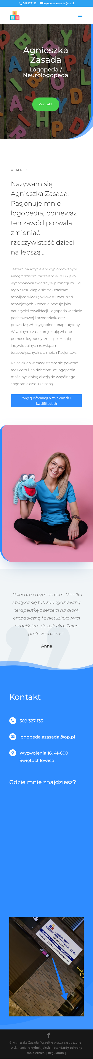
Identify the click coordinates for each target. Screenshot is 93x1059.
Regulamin (56, 1053)
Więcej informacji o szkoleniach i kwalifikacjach (46, 401)
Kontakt (46, 104)
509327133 (29, 3)
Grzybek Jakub (39, 1048)
